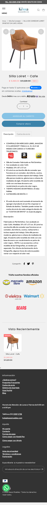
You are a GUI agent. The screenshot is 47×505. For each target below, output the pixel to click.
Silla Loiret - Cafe (13, 354)
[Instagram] (10, 489)
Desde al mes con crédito (23, 96)
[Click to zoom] (41, 32)
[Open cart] (43, 10)
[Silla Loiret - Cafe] (13, 343)
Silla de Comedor (15, 21)
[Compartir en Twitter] (29, 263)
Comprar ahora (23, 124)
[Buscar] (38, 10)
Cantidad (23, 101)
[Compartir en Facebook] (24, 263)
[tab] (8, 134)
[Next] (12, 32)
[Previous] (6, 32)
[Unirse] (41, 469)
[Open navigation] (4, 8)
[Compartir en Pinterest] (33, 263)
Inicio (4, 21)
